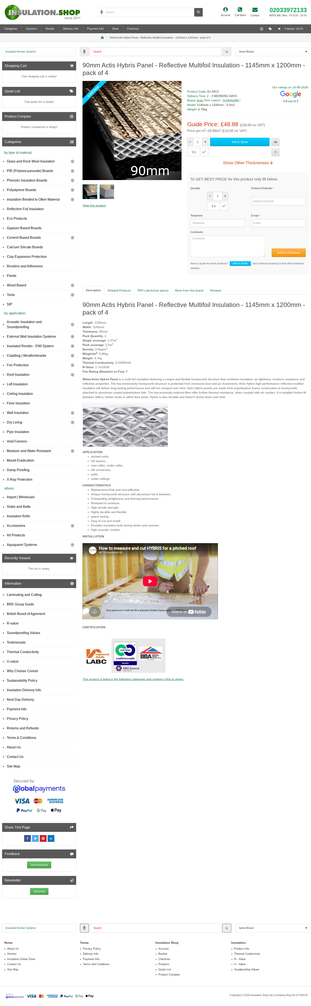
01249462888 (231, 100)
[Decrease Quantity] (190, 142)
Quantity (195, 188)
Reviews (215, 290)
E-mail (255, 215)
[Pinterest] (43, 838)
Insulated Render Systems (21, 51)
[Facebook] (27, 838)
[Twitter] (35, 838)
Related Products (119, 290)
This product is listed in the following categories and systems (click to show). (133, 679)
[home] (102, 37)
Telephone (196, 215)
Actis (200, 100)
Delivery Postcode (261, 188)
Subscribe (39, 891)
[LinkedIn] (51, 838)
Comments (196, 232)
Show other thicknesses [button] (246, 163)
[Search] (226, 51)
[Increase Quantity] (205, 142)
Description (93, 290)
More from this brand (189, 290)
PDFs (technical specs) (153, 290)
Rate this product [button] (94, 205)
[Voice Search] (100, 12)
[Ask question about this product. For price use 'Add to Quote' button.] (275, 152)
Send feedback (39, 864)
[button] (240, 142)
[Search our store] (198, 12)
